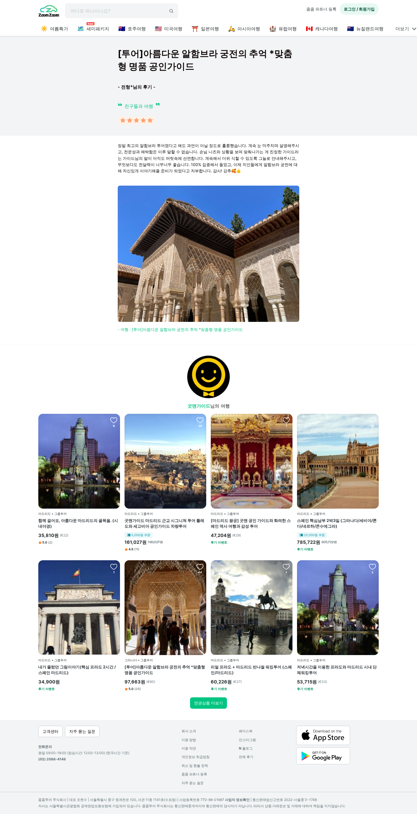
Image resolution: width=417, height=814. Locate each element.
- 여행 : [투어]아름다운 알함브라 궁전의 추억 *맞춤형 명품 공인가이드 (180, 329)
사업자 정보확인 (237, 800)
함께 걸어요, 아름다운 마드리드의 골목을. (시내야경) (78, 523)
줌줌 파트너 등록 (321, 9)
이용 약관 (189, 748)
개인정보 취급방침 (196, 757)
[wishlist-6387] (114, 566)
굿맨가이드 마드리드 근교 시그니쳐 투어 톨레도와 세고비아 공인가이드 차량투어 (164, 523)
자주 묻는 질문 (193, 783)
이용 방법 (189, 740)
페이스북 (245, 731)
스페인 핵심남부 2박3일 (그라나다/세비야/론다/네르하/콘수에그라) (337, 523)
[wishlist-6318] (200, 420)
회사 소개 (189, 731)
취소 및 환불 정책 (195, 765)
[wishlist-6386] (114, 420)
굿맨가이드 (199, 406)
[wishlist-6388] (372, 566)
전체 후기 (246, 757)
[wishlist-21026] (286, 420)
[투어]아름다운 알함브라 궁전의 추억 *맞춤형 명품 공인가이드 (165, 669)
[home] (48, 11)
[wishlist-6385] (200, 566)
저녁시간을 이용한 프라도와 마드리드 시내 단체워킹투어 (337, 669)
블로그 (245, 748)
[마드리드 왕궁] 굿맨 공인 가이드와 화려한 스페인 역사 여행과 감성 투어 (251, 523)
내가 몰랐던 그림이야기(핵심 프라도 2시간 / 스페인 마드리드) (77, 669)
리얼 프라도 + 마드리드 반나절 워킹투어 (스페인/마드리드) (251, 669)
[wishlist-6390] (372, 420)
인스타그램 (247, 740)
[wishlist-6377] (286, 566)
